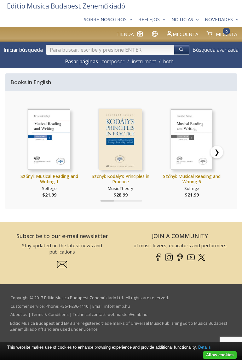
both (168, 61)
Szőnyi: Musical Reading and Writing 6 (192, 179)
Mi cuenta (185, 34)
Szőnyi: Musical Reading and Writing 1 (49, 179)
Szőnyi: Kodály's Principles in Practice (120, 179)
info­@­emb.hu (117, 306)
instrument (144, 61)
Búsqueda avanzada (216, 50)
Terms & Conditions (50, 314)
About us (18, 314)
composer (112, 61)
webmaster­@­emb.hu (127, 314)
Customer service (27, 306)
